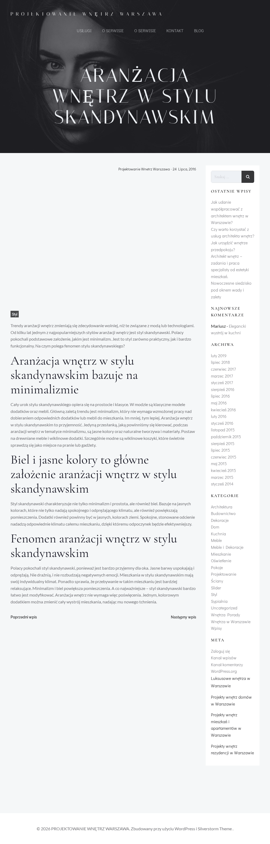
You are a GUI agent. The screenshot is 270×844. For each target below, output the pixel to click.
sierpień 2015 (222, 443)
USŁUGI (84, 30)
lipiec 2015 (220, 450)
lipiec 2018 (220, 362)
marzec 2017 (222, 376)
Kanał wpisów (224, 657)
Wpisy (216, 628)
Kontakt (175, 30)
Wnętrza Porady (225, 614)
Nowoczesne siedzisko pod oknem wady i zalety (231, 289)
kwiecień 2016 (223, 409)
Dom (215, 527)
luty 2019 (218, 355)
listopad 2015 (223, 429)
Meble (216, 540)
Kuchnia (218, 533)
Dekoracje (220, 520)
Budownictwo (223, 513)
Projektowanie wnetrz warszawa (144, 169)
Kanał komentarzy (227, 664)
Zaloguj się (220, 651)
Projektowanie (223, 574)
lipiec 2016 (220, 396)
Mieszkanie (221, 554)
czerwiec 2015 (223, 457)
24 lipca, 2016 (184, 169)
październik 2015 (226, 436)
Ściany (217, 581)
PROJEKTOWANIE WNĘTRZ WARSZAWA (87, 14)
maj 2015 (219, 463)
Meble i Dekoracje (227, 547)
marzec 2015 (222, 477)
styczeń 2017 (222, 382)
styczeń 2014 (222, 484)
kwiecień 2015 (223, 470)
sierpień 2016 (222, 389)
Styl (14, 314)
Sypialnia (219, 601)
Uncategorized (224, 608)
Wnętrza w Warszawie (230, 621)
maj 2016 (219, 403)
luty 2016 (218, 416)
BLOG (199, 30)
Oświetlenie (221, 560)
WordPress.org (224, 671)
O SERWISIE (113, 30)
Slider (216, 587)
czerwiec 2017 (223, 369)
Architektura (221, 506)
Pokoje (217, 567)
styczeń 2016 (222, 423)
